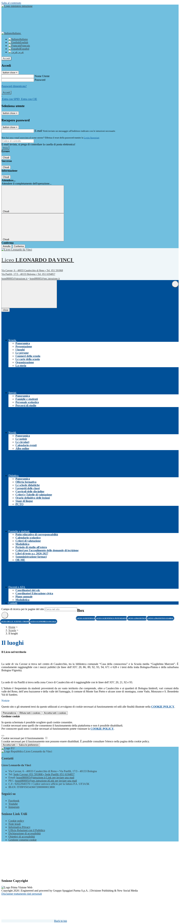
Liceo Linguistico (137, 618)
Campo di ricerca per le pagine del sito (22, 609)
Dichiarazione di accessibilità (24, 833)
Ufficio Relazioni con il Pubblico (26, 830)
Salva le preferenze (28, 745)
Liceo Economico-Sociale (43, 621)
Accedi (6, 58)
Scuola (12, 630)
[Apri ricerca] (175, 284)
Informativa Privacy (19, 827)
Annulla (6, 246)
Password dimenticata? (14, 86)
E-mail (38, 130)
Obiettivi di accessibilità (21, 836)
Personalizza (9, 713)
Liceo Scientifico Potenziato (111, 618)
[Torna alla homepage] (18, 249)
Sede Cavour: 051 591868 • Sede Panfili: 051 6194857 (44, 774)
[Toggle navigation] (29, 294)
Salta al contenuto (11, 2)
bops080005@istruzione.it (14, 278)
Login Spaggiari (91, 137)
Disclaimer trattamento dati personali (21, 893)
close (5, 310)
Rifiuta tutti (30, 713)
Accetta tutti (55, 713)
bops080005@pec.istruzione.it (45, 278)
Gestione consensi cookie (22, 839)
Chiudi (6, 157)
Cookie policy (16, 820)
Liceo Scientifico (86, 618)
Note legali (14, 823)
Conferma (19, 246)
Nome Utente (42, 76)
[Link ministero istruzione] (17, 6)
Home (11, 627)
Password (40, 79)
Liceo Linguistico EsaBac (160, 618)
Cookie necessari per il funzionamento (22, 738)
